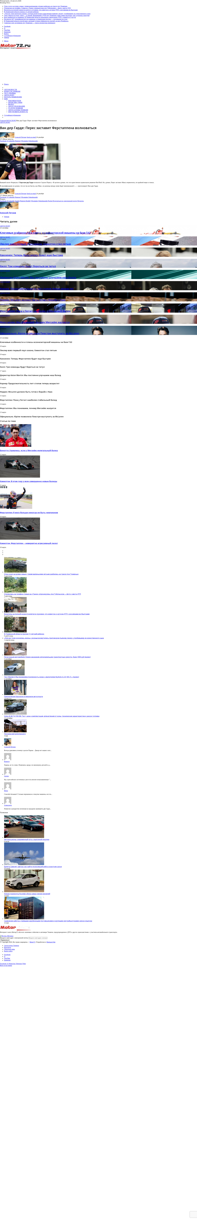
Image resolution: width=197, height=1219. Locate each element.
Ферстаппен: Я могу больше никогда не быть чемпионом (29, 512)
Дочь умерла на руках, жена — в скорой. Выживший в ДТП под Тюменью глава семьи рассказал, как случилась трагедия (46, 15)
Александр (8, 805)
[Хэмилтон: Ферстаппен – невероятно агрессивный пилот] (20, 539)
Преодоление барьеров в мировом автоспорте (23, 696)
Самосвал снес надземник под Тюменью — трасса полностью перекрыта (29, 23)
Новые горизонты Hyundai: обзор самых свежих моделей (27, 894)
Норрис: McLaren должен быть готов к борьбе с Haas (33, 299)
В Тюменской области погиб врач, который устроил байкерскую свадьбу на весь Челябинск (36, 21)
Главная (3, 120)
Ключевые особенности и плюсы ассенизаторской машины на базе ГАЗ (45, 232)
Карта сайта (8, 951)
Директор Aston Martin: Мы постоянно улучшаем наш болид (38, 277)
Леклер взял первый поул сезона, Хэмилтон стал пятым (35, 244)
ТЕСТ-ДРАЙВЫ (10, 93)
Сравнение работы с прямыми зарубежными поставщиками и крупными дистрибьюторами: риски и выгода (48, 921)
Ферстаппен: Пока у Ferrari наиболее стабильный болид (35, 311)
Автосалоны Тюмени (11, 945)
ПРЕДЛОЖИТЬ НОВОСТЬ (18, 112)
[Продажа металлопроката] (15, 732)
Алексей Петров (20, 137)
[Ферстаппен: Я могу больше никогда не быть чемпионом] (16, 508)
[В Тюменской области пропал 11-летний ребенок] (15, 632)
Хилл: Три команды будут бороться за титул (28, 266)
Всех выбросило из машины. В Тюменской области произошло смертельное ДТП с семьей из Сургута (40, 17)
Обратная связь (9, 949)
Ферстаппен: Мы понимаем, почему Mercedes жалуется (35, 322)
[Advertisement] (98, 64)
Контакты (7, 947)
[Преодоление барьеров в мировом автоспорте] (15, 694)
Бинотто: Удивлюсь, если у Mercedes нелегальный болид (29, 450)
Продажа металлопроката (15, 734)
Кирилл (7, 761)
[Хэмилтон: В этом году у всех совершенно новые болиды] (20, 477)
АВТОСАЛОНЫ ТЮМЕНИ (18, 110)
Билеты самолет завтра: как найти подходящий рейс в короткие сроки (33, 866)
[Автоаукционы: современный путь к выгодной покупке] (24, 837)
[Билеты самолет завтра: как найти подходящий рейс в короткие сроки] (24, 864)
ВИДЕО (11, 104)
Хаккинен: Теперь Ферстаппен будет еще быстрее (31, 255)
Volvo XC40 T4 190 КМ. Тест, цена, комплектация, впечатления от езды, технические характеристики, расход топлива (51, 716)
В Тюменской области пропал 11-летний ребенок (21, 12)
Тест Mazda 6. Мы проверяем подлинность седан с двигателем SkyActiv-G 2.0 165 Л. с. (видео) (41, 677)
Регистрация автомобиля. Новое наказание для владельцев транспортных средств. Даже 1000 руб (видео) (47, 657)
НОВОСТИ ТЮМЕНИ (12, 91)
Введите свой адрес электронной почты (14, 938)
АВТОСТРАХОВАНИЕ (16, 106)
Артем (6, 776)
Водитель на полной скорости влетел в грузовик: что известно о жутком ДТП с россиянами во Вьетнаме (41, 10)
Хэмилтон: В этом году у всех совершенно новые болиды (28, 481)
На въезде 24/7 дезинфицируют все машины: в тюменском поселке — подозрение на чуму (36, 19)
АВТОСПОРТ (9, 95)
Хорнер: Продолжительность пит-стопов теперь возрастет (37, 288)
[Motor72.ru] (16, 48)
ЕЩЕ (6, 99)
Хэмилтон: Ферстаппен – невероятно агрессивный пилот (29, 543)
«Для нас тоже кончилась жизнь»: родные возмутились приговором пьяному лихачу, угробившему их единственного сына (47, 13)
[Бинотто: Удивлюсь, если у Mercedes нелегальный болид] (15, 446)
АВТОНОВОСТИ (10, 89)
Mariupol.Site (51, 942)
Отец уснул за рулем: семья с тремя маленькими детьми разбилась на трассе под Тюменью (35, 6)
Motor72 (32, 942)
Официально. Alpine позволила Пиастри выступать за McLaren (39, 333)
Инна (6, 791)
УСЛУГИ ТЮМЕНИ (15, 108)
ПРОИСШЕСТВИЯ (15, 102)
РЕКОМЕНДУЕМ (14, 101)
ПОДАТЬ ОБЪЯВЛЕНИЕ (13, 97)
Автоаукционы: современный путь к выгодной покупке (26, 839)
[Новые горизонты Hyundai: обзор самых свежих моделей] (24, 891)
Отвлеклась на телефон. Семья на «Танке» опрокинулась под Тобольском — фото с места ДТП (37, 8)
